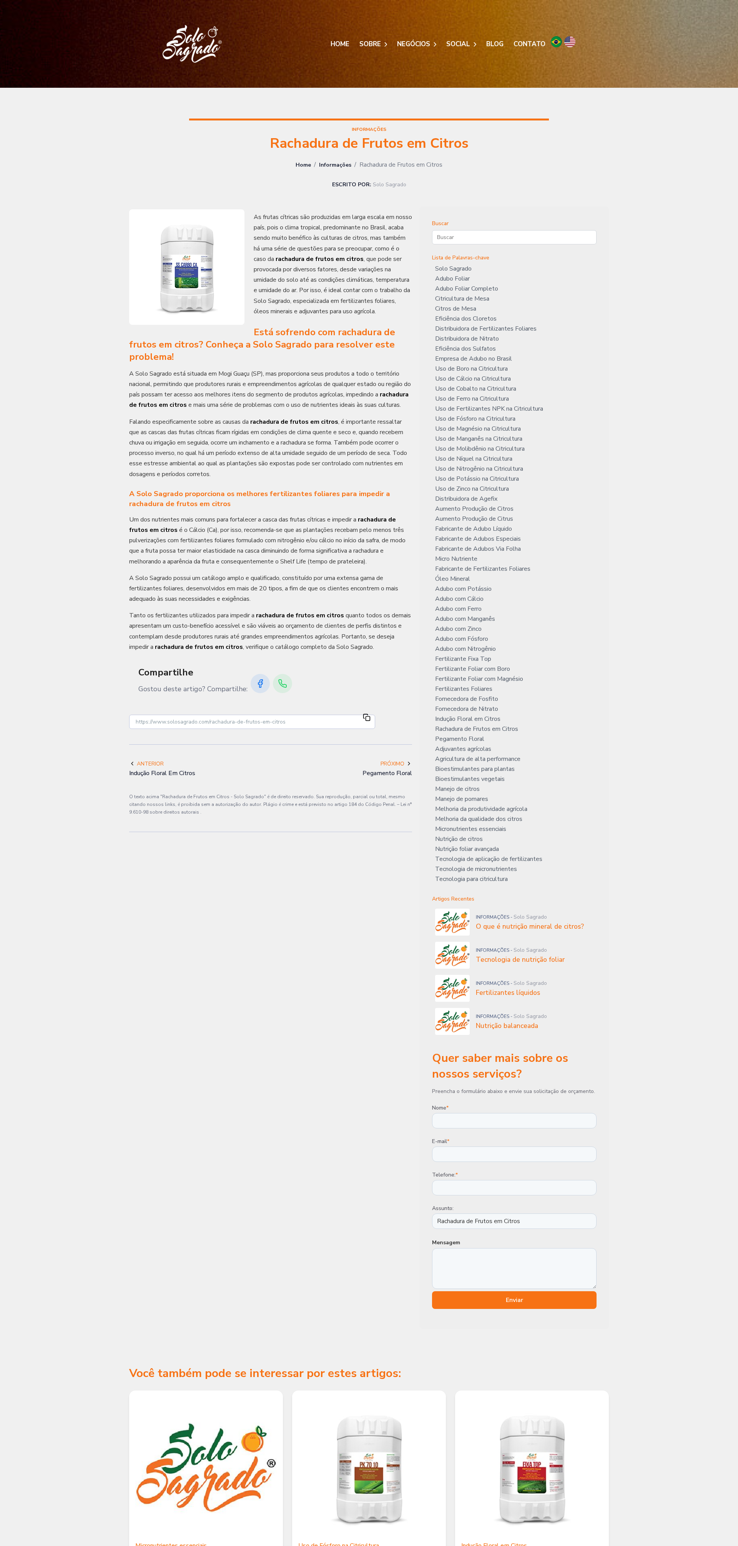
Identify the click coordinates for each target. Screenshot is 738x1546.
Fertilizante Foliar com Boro (472, 669)
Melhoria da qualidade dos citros (478, 819)
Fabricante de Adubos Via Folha (478, 549)
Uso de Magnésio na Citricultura (478, 429)
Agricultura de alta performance (477, 759)
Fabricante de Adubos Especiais (478, 539)
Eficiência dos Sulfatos (465, 348)
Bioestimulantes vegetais (470, 779)
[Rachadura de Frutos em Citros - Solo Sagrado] (192, 44)
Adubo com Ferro (458, 609)
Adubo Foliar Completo (466, 288)
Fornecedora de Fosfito (466, 699)
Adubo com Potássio (463, 589)
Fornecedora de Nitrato (466, 709)
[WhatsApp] (282, 683)
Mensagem (446, 1242)
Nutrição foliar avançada (467, 849)
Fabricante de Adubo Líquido (473, 529)
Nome (440, 1107)
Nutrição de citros (459, 839)
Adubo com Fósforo (461, 639)
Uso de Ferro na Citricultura (472, 398)
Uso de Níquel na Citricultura (473, 459)
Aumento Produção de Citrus (474, 519)
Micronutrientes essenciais (470, 829)
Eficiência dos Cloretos (466, 318)
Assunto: (443, 1208)
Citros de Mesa (455, 308)
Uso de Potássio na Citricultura (477, 479)
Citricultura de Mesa (462, 298)
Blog (495, 44)
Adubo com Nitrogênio (465, 649)
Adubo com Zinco (458, 629)
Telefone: (445, 1174)
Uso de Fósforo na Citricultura (475, 418)
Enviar (514, 1300)
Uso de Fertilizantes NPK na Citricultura (489, 408)
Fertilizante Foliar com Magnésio (479, 679)
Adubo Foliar (452, 278)
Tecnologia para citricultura (471, 879)
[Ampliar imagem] (186, 267)
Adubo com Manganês (465, 619)
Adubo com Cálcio (459, 599)
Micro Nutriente (456, 559)
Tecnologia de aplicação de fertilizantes (488, 859)
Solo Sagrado (453, 268)
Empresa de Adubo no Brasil (473, 358)
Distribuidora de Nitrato (467, 338)
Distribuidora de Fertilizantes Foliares (486, 328)
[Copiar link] (366, 718)
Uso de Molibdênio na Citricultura (480, 449)
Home (340, 44)
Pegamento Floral (459, 739)
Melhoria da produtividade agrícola (481, 809)
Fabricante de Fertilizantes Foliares (482, 569)
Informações (335, 165)
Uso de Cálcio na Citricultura (473, 378)
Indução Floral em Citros (467, 719)
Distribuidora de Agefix (466, 499)
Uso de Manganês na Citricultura (478, 439)
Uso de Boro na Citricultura (471, 368)
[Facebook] (260, 683)
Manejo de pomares (461, 799)
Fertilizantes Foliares (463, 689)
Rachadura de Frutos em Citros (476, 729)
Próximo (392, 763)
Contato (529, 44)
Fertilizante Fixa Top (463, 659)
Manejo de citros (457, 789)
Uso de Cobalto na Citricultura (475, 388)
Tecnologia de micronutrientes (476, 869)
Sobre (371, 44)
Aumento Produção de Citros (474, 509)
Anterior (150, 763)
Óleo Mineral (452, 579)
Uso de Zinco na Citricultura (472, 489)
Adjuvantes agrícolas (463, 749)
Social (459, 44)
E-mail (440, 1141)
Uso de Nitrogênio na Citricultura (479, 469)
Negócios (414, 44)
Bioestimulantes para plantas (475, 769)
